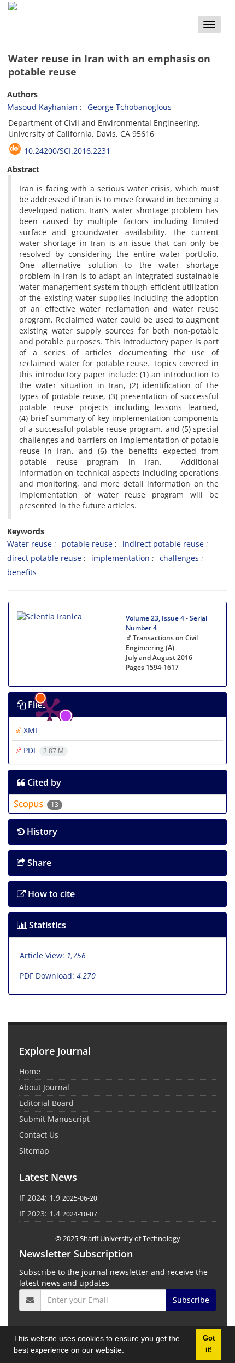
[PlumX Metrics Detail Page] (50, 643)
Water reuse (29, 544)
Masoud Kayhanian (42, 107)
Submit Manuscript (54, 1119)
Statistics (46, 925)
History (41, 832)
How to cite (50, 894)
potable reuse (87, 544)
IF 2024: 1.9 (39, 1197)
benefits (22, 572)
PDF (42, 750)
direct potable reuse (44, 558)
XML (30, 730)
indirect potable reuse (163, 544)
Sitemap (34, 1150)
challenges (179, 558)
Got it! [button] (209, 1344)
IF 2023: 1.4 (39, 1213)
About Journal (44, 1087)
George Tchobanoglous (129, 107)
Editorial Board (46, 1103)
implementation (120, 558)
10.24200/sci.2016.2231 (67, 150)
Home (29, 1071)
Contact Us (38, 1135)
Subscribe (191, 1300)
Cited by (43, 782)
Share (38, 863)
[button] (128, 1351)
